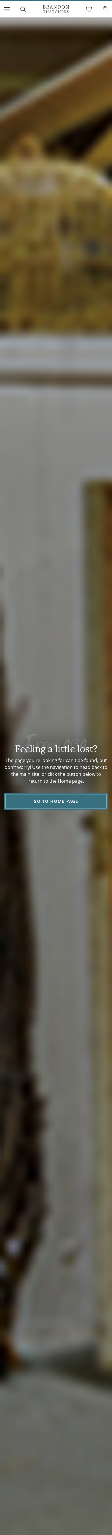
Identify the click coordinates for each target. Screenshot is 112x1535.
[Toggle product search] (23, 9)
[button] (7, 9)
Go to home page (56, 801)
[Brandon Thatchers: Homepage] (56, 9)
